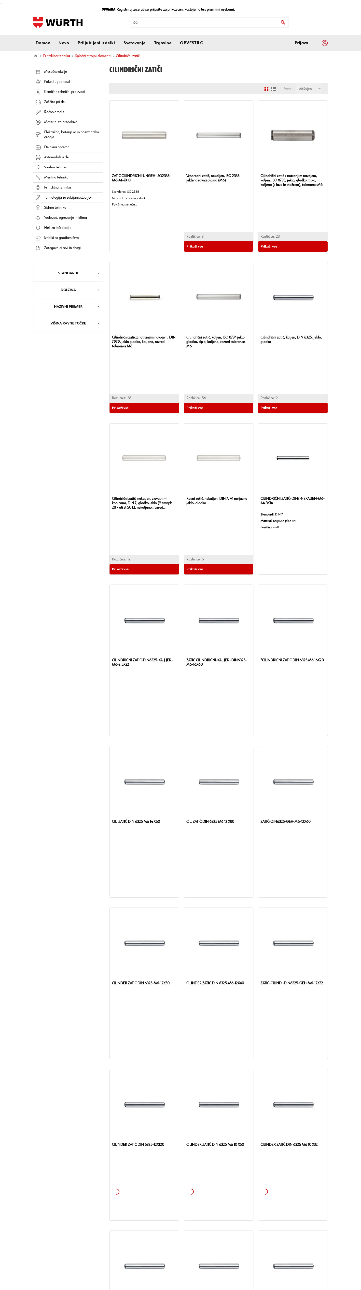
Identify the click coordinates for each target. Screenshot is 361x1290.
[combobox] (209, 22)
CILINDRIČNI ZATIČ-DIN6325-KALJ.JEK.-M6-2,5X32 (142, 662)
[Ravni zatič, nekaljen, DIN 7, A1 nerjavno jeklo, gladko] (218, 458)
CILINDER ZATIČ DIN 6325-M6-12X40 (215, 983)
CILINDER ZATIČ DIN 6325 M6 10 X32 (289, 1145)
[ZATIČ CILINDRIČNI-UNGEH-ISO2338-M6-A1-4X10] (144, 135)
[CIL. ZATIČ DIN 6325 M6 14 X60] (144, 781)
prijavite (156, 10)
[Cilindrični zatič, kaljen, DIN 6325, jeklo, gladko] (293, 297)
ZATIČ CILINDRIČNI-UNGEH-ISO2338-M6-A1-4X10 (141, 178)
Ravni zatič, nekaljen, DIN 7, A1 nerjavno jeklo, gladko (216, 501)
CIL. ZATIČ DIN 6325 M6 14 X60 (136, 822)
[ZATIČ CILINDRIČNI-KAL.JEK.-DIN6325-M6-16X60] (218, 619)
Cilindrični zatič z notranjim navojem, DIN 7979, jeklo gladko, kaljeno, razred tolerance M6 (144, 342)
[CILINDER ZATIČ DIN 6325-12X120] (144, 1104)
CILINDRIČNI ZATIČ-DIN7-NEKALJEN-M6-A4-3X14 (293, 501)
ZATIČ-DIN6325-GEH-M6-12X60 (286, 822)
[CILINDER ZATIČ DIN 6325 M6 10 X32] (293, 1104)
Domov (35, 56)
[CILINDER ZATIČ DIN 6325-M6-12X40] (218, 942)
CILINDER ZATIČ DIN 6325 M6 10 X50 (215, 1145)
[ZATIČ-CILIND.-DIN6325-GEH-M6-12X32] (293, 942)
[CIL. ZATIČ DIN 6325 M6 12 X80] (218, 781)
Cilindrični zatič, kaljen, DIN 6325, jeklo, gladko (291, 340)
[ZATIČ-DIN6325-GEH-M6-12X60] (293, 781)
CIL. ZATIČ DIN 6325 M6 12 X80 (210, 822)
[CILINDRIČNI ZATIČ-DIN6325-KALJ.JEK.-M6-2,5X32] (144, 619)
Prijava (301, 43)
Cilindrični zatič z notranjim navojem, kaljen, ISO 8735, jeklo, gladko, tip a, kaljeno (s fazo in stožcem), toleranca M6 (292, 180)
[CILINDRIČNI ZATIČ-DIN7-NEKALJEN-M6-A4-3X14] (293, 458)
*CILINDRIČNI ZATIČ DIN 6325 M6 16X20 (292, 660)
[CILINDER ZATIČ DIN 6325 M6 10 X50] (218, 1104)
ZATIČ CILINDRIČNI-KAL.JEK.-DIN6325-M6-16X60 (216, 662)
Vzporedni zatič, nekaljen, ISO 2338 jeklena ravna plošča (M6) (212, 178)
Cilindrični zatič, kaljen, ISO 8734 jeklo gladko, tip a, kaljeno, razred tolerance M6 (215, 342)
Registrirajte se (128, 10)
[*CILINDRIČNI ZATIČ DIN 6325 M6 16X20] (293, 619)
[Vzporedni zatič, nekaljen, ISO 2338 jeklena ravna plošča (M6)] (218, 135)
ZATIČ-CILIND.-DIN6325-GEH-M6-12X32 (292, 983)
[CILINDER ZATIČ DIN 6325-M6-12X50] (144, 942)
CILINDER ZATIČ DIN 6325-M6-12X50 (141, 983)
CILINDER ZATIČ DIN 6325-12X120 (138, 1145)
